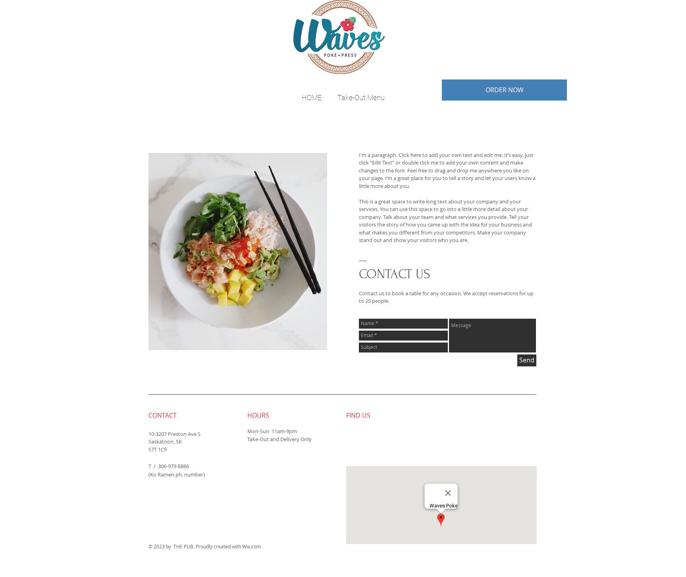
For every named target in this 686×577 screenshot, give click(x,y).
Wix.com (251, 546)
